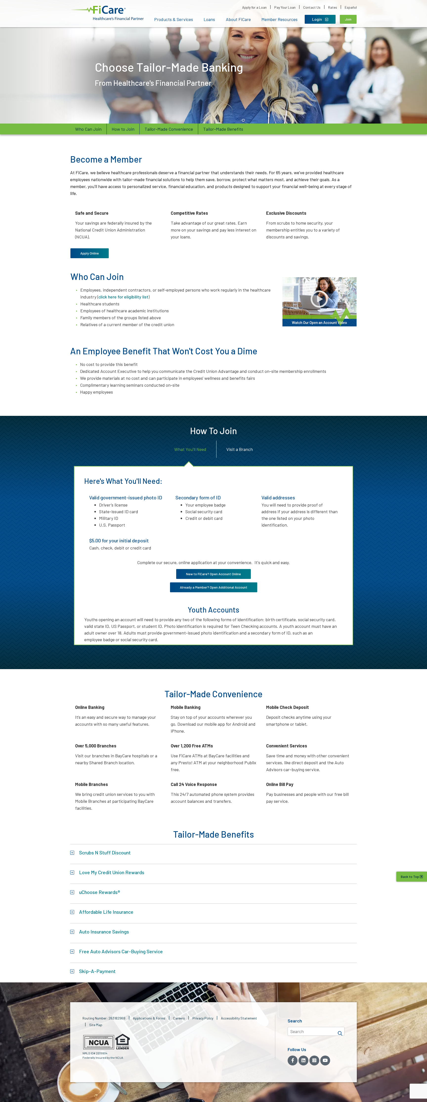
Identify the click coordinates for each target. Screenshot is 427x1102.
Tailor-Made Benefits (223, 129)
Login (317, 19)
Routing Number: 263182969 (104, 1018)
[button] (107, 13)
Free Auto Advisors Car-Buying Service (121, 951)
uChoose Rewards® (99, 892)
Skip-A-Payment (97, 971)
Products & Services (173, 19)
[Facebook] (293, 1060)
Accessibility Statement (239, 1018)
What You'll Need (190, 449)
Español (351, 7)
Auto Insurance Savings (104, 931)
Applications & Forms (149, 1018)
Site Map (95, 1025)
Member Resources (279, 19)
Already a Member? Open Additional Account (213, 587)
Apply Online (89, 253)
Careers (179, 1018)
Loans (209, 19)
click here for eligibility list (123, 296)
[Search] (340, 1031)
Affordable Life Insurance (106, 912)
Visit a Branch (239, 449)
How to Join (123, 129)
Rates (332, 7)
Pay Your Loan (285, 7)
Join (348, 19)
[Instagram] (314, 1060)
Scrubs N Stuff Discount (105, 852)
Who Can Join (88, 129)
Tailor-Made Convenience (169, 129)
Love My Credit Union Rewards (111, 872)
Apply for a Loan (254, 7)
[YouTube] (325, 1060)
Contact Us (311, 7)
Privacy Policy (202, 1018)
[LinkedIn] (303, 1060)
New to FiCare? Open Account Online (213, 574)
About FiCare (238, 19)
